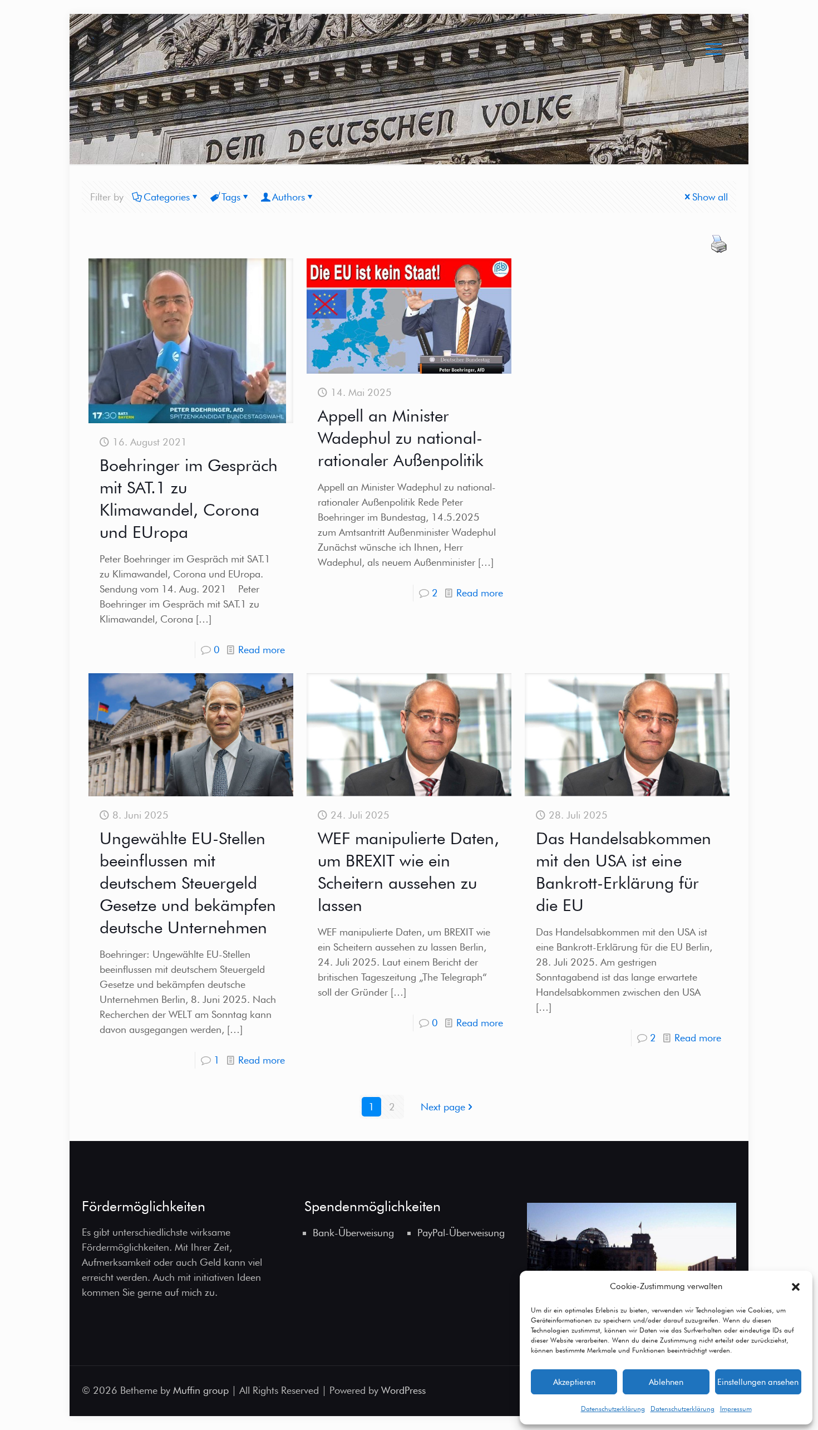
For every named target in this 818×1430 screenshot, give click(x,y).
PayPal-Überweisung (461, 1232)
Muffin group (201, 1390)
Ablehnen (666, 1382)
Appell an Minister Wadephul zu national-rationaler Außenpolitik (401, 437)
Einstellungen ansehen (758, 1382)
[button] (795, 1286)
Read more (261, 649)
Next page (443, 1107)
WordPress (403, 1390)
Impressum (736, 1408)
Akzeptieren (574, 1382)
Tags (230, 197)
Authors (288, 197)
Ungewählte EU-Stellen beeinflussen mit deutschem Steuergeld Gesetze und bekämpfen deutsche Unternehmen (188, 882)
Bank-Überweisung (353, 1232)
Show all (710, 197)
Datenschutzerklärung (613, 1408)
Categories (167, 197)
